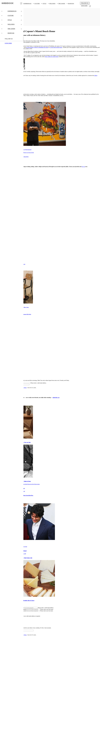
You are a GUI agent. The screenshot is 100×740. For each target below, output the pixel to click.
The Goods (61, 3)
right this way (56, 397)
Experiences (27, 3)
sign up (83, 166)
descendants (31, 47)
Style (44, 3)
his (27, 47)
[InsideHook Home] (7, 3)
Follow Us (84, 3)
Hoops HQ (71, 3)
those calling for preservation (51, 56)
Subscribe (84, 5)
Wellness (52, 3)
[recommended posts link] (27, 539)
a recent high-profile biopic (56, 47)
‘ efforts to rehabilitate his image (41, 47)
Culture (37, 3)
